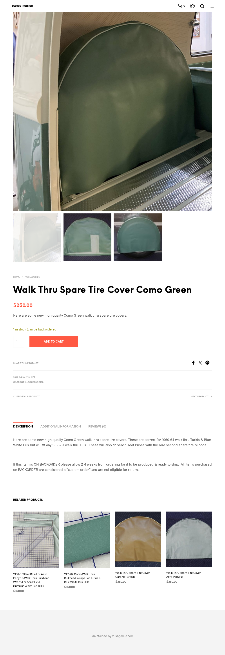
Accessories (32, 277)
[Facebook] (195, 363)
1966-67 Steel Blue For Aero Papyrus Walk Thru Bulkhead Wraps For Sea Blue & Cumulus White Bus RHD (31, 580)
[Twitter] (202, 363)
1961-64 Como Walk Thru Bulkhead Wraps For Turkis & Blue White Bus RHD (82, 578)
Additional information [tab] (60, 426)
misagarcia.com (123, 636)
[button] (181, 6)
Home (16, 277)
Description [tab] (23, 426)
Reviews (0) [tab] (97, 426)
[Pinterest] (208, 363)
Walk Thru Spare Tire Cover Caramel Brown (132, 574)
